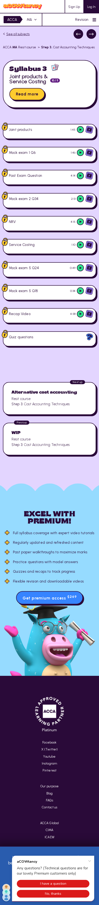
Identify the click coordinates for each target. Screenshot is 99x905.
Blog (49, 793)
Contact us (49, 807)
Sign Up (74, 7)
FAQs (49, 800)
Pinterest (50, 770)
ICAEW (49, 837)
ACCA (12, 19)
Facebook (49, 742)
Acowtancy (22, 6)
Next (91, 34)
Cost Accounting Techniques (68, 47)
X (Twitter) (49, 749)
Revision (81, 19)
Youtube (49, 756)
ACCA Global (49, 823)
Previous (78, 34)
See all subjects (18, 34)
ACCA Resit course (19, 47)
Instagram (49, 763)
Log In (91, 7)
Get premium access (50, 597)
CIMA (50, 830)
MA (29, 19)
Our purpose (49, 786)
